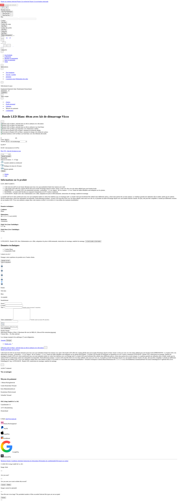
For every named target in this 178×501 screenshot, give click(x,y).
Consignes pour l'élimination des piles (17, 79)
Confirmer (4, 92)
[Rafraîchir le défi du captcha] (2, 324)
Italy (15, 89)
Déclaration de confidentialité (47, 461)
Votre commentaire (7, 319)
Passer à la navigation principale (39, 1)
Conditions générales (17, 461)
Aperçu (8, 102)
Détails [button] (6, 174)
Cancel (3, 484)
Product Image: (5, 330)
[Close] (13, 35)
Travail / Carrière (11, 74)
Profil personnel (10, 104)
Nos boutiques (10, 72)
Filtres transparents (6, 35)
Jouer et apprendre (9, 60)
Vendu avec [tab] (8, 344)
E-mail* (3, 305)
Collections (7, 56)
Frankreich (4, 89)
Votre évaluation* (6, 262)
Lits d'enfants (8, 55)
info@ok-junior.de (11, 419)
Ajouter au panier (6, 156)
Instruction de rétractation (31, 461)
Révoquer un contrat (62, 461)
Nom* (3, 303)
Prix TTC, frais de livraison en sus (11, 151)
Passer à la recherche (23, 1)
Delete (8, 484)
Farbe (2, 139)
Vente (6, 61)
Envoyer (9, 340)
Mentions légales (6, 461)
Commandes (9, 110)
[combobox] (9, 5)
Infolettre (8, 77)
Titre (3, 307)
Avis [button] (5, 176)
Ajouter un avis (5, 260)
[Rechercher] (2, 7)
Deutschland (28, 89)
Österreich (10, 89)
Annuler (3, 340)
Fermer (3, 497)
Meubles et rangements (11, 58)
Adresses (8, 106)
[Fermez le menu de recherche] (7, 7)
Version (3, 141)
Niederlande (20, 89)
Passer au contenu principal (9, 1)
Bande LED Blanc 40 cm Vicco (10, 349)
